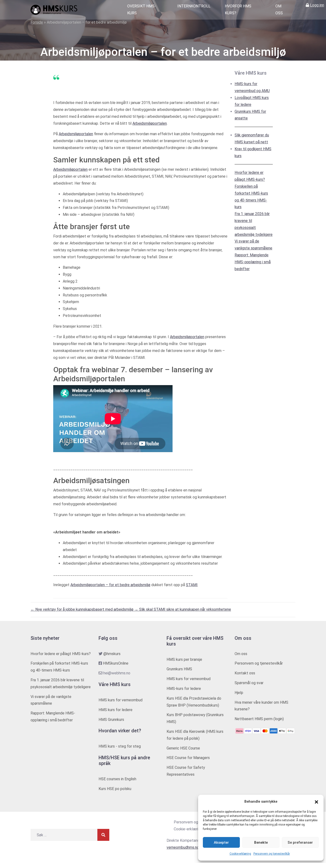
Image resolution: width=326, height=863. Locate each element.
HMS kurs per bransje (184, 659)
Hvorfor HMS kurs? (238, 9)
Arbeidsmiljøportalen (149, 123)
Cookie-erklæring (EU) (192, 829)
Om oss (279, 9)
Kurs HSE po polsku (115, 788)
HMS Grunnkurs (111, 719)
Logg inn (317, 5)
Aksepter (221, 842)
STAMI (192, 585)
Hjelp (239, 692)
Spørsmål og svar (249, 683)
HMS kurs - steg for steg (120, 746)
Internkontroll (193, 6)
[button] (316, 801)
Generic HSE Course (183, 748)
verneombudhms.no (183, 847)
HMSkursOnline (115, 663)
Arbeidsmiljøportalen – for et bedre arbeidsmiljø (110, 585)
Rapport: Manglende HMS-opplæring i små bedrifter (253, 262)
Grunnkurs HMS (179, 669)
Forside (37, 22)
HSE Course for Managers (188, 757)
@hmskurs (112, 653)
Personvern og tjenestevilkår (271, 853)
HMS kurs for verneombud (120, 700)
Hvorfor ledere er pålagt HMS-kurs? (61, 653)
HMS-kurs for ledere (184, 688)
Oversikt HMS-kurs (141, 9)
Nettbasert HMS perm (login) (259, 719)
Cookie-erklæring (240, 853)
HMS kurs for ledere (115, 710)
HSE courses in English (117, 779)
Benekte (261, 842)
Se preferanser (300, 842)
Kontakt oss (245, 673)
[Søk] (103, 835)
